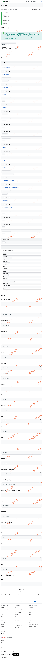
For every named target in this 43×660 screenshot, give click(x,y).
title (4, 233)
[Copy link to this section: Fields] (6, 295)
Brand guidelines (12, 651)
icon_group (5, 134)
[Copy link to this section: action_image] (9, 320)
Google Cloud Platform (5, 645)
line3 (4, 160)
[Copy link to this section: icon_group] (8, 405)
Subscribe (15, 654)
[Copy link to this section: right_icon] (7, 501)
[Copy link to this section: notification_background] (15, 469)
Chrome (2, 642)
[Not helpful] (41, 9)
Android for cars (32, 612)
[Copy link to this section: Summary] (8, 58)
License (6, 651)
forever (4, 120)
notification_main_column (8, 180)
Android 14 (3, 628)
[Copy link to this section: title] (4, 564)
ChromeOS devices (32, 610)
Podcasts (3, 618)
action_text (5, 87)
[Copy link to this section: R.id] (4, 579)
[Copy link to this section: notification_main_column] (16, 480)
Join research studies (33, 628)
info (3, 140)
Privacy (16, 614)
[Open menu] (2, 1)
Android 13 (3, 629)
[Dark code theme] (41, 302)
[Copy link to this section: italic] (5, 427)
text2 (4, 220)
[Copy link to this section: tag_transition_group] (13, 522)
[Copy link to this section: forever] (6, 384)
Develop (10, 9)
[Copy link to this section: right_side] (7, 511)
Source (2, 612)
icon (3, 127)
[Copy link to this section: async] (5, 352)
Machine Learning (18, 609)
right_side (5, 200)
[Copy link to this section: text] (4, 533)
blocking (4, 107)
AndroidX (18, 34)
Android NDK (17, 630)
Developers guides (18, 625)
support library (21, 33)
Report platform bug (32, 622)
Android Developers (4, 9)
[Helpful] (39, 9)
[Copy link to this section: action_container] (11, 299)
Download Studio (18, 629)
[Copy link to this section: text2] (5, 543)
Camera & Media (18, 612)
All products (3, 647)
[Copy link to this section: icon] (5, 395)
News (2, 614)
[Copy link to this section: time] (5, 554)
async (4, 100)
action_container (6, 67)
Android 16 (3, 624)
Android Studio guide (19, 623)
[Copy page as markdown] (10, 28)
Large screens (31, 607)
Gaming (16, 607)
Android (2, 607)
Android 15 (3, 626)
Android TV (31, 614)
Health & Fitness (18, 610)
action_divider (6, 74)
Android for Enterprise (5, 609)
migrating (29, 35)
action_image (5, 80)
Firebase (2, 644)
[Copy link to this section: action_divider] (10, 310)
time (3, 227)
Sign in (40, 1)
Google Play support (32, 626)
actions (4, 94)
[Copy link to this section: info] (4, 416)
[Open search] (26, 1)
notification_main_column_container (11, 187)
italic (4, 147)
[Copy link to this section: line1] (5, 437)
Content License (32, 594)
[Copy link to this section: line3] (5, 448)
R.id (3, 242)
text (3, 213)
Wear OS (30, 609)
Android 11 (3, 633)
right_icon (5, 193)
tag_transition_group (7, 207)
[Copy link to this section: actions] (6, 342)
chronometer (5, 114)
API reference (4, 5)
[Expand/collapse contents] (8, 12)
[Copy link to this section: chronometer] (9, 374)
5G (15, 616)
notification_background (8, 173)
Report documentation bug (34, 624)
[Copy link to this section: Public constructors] (15, 575)
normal (4, 167)
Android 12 (3, 631)
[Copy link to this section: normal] (6, 458)
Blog (2, 616)
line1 (4, 154)
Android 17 (3, 622)
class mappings (13, 38)
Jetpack (27, 34)
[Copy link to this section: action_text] (8, 331)
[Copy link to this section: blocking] (7, 363)
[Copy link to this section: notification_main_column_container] (21, 490)
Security (2, 610)
